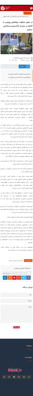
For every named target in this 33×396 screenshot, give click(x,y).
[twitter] (24, 377)
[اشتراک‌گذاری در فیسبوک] (28, 278)
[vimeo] (4, 377)
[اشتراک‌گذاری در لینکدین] (5, 278)
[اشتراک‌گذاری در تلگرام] (14, 278)
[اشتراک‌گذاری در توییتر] (24, 278)
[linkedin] (19, 377)
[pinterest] (14, 377)
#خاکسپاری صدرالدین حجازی (16, 261)
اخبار (27, 66)
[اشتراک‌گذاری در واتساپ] (19, 278)
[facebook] (29, 377)
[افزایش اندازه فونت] (15, 60)
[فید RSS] (10, 278)
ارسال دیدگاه (16, 327)
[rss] (9, 377)
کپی (28, 273)
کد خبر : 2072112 (25, 60)
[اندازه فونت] (12, 60)
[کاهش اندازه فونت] (9, 60)
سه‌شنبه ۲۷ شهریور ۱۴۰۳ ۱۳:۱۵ (22, 58)
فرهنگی (22, 66)
